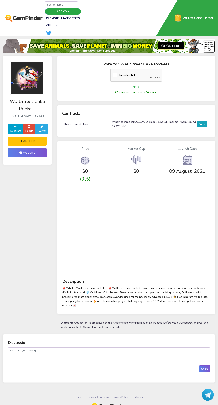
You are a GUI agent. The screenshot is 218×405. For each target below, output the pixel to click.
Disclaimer (137, 397)
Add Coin (63, 11)
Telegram (15, 131)
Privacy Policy (120, 397)
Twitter (41, 131)
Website (28, 153)
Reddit (29, 131)
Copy (202, 124)
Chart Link (27, 141)
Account (52, 25)
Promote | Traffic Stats (63, 18)
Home (78, 397)
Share (204, 369)
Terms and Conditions (97, 397)
